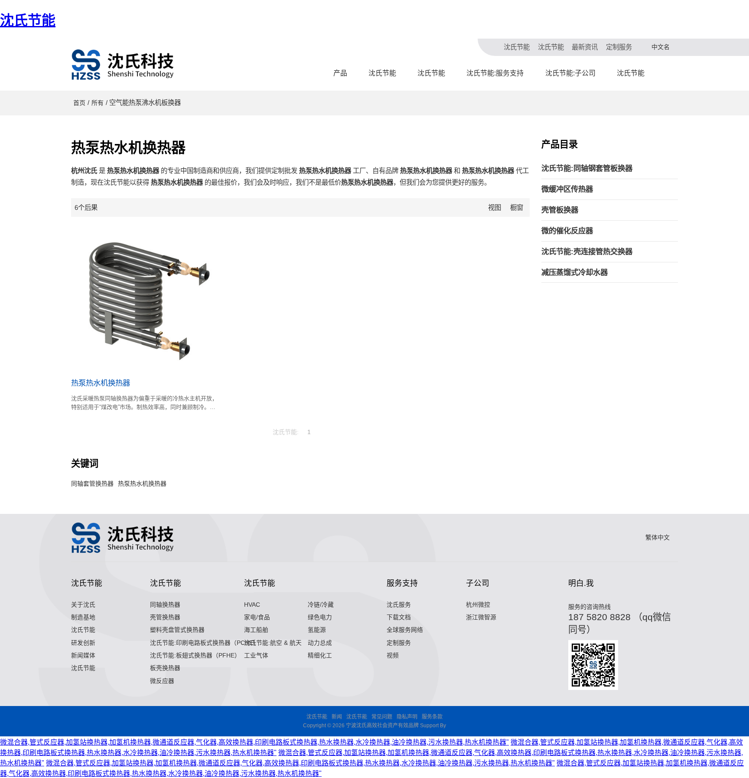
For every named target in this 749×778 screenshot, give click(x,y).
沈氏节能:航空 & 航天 (273, 643)
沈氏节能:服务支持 (495, 73)
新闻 (337, 717)
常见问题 (381, 717)
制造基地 (83, 617)
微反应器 (162, 681)
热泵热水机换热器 (100, 383)
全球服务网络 (405, 630)
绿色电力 (320, 617)
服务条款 (432, 717)
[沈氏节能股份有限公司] (123, 64)
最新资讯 (585, 47)
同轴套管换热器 (92, 483)
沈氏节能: (286, 431)
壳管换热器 (165, 617)
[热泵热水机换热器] (144, 297)
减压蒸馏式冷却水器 (574, 272)
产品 (340, 73)
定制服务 (619, 47)
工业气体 (256, 655)
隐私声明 (407, 717)
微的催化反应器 (567, 230)
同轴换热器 (165, 604)
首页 (79, 102)
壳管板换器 (559, 210)
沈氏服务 (399, 604)
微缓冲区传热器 (567, 189)
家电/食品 (257, 617)
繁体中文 (657, 537)
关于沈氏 (83, 604)
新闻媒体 (83, 655)
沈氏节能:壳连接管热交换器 (586, 251)
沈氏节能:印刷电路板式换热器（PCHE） (204, 643)
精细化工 (320, 655)
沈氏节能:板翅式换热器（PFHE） (195, 655)
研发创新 (83, 643)
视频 (393, 655)
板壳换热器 (165, 668)
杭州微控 (478, 604)
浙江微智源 (481, 617)
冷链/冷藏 (321, 604)
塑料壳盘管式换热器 (177, 630)
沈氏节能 (27, 20)
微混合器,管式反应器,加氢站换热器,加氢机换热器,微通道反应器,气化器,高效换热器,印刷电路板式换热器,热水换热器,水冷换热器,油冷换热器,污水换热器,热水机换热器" (254, 742)
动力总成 (320, 643)
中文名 (660, 46)
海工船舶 (256, 630)
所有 (97, 102)
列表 (505, 207)
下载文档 (399, 617)
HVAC (252, 604)
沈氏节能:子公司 (570, 73)
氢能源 (317, 630)
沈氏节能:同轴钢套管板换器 (586, 168)
